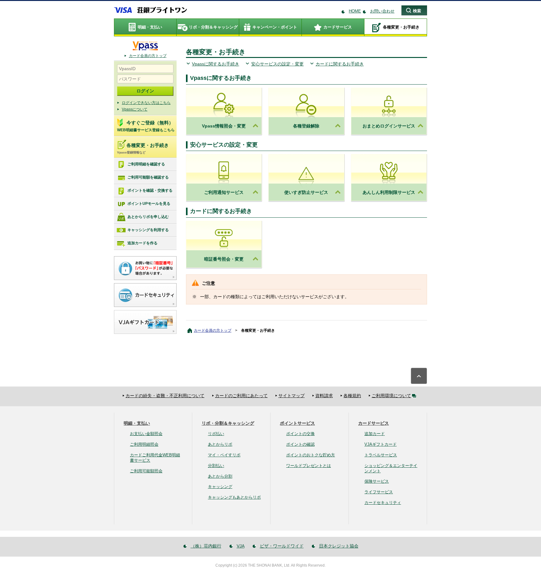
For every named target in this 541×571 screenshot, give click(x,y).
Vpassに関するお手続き (215, 63)
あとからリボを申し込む (148, 217)
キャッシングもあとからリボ (234, 497)
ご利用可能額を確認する (148, 177)
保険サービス (376, 481)
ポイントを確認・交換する (150, 190)
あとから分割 (220, 476)
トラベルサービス (380, 455)
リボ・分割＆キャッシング (228, 423)
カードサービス (373, 423)
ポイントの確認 (300, 444)
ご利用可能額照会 (146, 471)
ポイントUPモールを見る (148, 203)
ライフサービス (378, 492)
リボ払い (216, 433)
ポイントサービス (297, 423)
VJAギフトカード (380, 444)
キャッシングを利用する (148, 230)
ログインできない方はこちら (146, 103)
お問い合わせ (382, 11)
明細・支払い (137, 423)
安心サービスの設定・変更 (277, 63)
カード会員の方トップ (148, 56)
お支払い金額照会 (146, 433)
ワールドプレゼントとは (308, 465)
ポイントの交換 (300, 433)
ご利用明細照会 (144, 444)
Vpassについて (134, 109)
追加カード (374, 433)
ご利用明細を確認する (146, 164)
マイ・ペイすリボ (224, 455)
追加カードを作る (142, 243)
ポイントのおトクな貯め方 (310, 455)
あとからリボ (220, 444)
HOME (355, 11)
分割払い (216, 465)
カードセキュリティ (382, 502)
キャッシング (220, 486)
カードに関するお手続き (340, 63)
